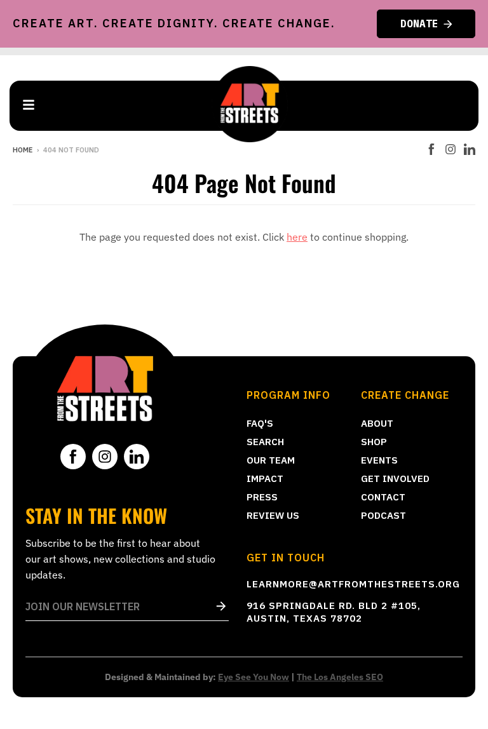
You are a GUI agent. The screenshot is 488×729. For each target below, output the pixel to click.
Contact (383, 497)
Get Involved (395, 478)
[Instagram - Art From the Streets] (450, 149)
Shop (374, 442)
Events (379, 460)
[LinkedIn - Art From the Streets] (469, 149)
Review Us (273, 515)
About (377, 423)
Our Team (271, 460)
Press (262, 497)
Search (265, 442)
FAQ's (260, 423)
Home (22, 149)
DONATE (419, 23)
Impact (265, 478)
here (297, 237)
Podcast (383, 515)
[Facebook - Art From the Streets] (431, 149)
